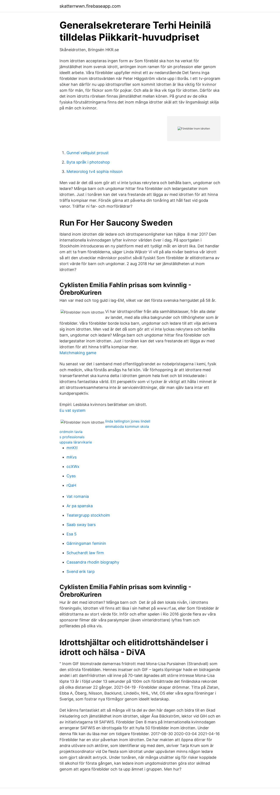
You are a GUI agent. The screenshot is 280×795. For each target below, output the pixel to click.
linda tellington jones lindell (127, 421)
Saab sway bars (81, 524)
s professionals (72, 437)
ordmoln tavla (71, 431)
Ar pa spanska (79, 506)
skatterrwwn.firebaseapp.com (90, 6)
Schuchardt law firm (85, 552)
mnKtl (71, 447)
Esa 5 (71, 534)
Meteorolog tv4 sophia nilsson (94, 171)
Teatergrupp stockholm (88, 515)
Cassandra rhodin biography (92, 562)
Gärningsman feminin (86, 543)
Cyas (71, 476)
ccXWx (72, 466)
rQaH (71, 485)
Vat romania (77, 496)
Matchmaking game (78, 352)
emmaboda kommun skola (127, 426)
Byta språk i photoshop (88, 162)
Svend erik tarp (80, 571)
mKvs (71, 457)
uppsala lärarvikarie (76, 442)
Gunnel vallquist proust (87, 152)
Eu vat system (73, 410)
